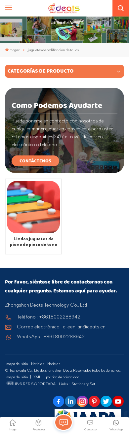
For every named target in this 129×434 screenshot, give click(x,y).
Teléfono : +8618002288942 (48, 317)
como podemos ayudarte (57, 105)
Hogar (15, 50)
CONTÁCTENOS (35, 161)
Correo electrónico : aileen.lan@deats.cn (61, 327)
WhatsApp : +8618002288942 (51, 337)
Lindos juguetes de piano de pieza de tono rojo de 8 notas (33, 242)
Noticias (37, 363)
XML (37, 377)
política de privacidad (62, 377)
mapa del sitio (17, 363)
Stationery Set (83, 384)
